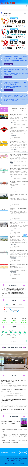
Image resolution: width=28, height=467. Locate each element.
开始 (14, 334)
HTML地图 (17, 460)
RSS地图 (12, 460)
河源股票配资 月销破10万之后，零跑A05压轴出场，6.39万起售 (18, 251)
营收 (3, 334)
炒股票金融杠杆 (14, 135)
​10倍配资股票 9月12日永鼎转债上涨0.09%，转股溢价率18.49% (14, 430)
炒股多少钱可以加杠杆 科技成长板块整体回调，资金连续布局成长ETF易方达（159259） (13, 400)
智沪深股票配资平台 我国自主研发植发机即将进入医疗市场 (13, 409)
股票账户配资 (13, 122)
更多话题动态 (13, 341)
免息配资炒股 (13, 337)
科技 (12, 176)
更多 (25, 13)
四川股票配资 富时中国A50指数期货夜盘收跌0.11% (19, 182)
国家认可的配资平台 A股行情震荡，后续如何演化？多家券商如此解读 (19, 142)
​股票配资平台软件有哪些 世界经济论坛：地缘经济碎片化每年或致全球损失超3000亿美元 (14, 441)
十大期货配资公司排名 (8, 89)
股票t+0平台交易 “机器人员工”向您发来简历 (18, 194)
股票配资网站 (23, 452)
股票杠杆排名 (13, 272)
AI (2, 331)
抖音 (19, 334)
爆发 (12, 215)
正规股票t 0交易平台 (8, 77)
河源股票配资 (13, 258)
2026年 (8, 334)
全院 (6, 331)
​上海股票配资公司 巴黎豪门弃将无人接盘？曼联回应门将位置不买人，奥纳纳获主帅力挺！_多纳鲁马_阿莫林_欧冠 (14, 436)
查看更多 (14, 278)
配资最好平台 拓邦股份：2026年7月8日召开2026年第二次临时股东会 (10, 422)
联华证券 (17, 463)
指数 (12, 187)
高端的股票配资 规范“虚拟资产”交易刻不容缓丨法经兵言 (13, 389)
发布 (11, 331)
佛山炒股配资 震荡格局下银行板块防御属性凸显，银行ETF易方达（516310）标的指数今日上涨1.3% (19, 155)
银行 (25, 331)
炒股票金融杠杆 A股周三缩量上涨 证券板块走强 (19, 128)
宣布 (20, 331)
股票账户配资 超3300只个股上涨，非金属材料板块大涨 (18, 115)
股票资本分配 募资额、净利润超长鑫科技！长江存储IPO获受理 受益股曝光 (19, 169)
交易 (12, 201)
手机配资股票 (14, 452)
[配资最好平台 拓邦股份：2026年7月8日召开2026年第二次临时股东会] (24, 422)
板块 (12, 163)
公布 (15, 331)
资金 (12, 230)
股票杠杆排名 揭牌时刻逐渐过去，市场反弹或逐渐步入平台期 (19, 265)
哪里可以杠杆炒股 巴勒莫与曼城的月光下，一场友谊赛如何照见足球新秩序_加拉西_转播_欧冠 (15, 96)
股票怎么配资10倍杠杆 (8, 64)
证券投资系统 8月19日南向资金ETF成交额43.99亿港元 (19, 222)
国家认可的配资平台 (14, 149)
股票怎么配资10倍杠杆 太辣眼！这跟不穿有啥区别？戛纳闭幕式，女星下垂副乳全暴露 (15, 57)
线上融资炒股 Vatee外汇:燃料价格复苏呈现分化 (19, 237)
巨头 (24, 334)
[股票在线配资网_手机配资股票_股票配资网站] (8, 3)
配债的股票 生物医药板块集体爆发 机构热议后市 (18, 208)
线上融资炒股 (13, 244)
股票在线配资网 (4, 452)
